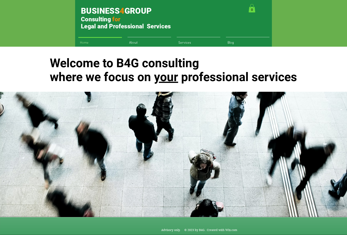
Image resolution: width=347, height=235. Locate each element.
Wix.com (231, 230)
